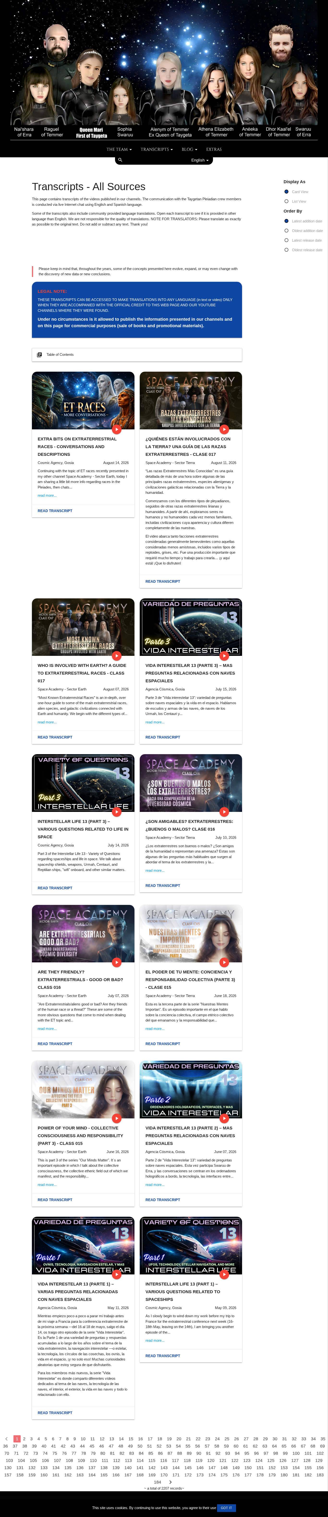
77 (74, 1453)
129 (318, 1460)
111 (105, 1460)
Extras (214, 149)
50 (140, 1446)
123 (246, 1460)
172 (188, 1475)
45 (92, 1446)
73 (35, 1453)
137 (92, 1467)
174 (212, 1475)
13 (111, 1438)
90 (198, 1453)
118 (187, 1460)
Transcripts (155, 149)
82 (122, 1453)
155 (308, 1467)
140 (128, 1467)
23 (207, 1438)
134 (56, 1467)
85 (150, 1453)
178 (260, 1475)
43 (72, 1446)
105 (33, 1460)
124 (258, 1460)
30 (275, 1438)
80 (102, 1453)
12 (102, 1438)
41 (53, 1446)
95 (246, 1453)
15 (130, 1438)
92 (218, 1453)
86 (160, 1453)
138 (104, 1467)
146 (200, 1467)
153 (284, 1467)
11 (92, 1438)
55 (188, 1446)
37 (15, 1446)
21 (188, 1438)
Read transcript (55, 511)
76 (64, 1453)
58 (216, 1446)
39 (34, 1446)
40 (44, 1446)
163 (80, 1475)
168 (140, 1475)
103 (9, 1460)
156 (320, 1467)
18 (159, 1438)
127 (294, 1460)
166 (116, 1475)
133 (44, 1467)
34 (313, 1438)
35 (323, 1438)
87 (170, 1453)
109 (81, 1460)
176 (236, 1475)
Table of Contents (55, 355)
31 (284, 1438)
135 (68, 1467)
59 (226, 1446)
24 (217, 1438)
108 (69, 1460)
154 (296, 1467)
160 (44, 1475)
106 (45, 1460)
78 (83, 1453)
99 (285, 1453)
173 (200, 1475)
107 (57, 1460)
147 (212, 1467)
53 (168, 1446)
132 (32, 1467)
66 (293, 1446)
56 (197, 1446)
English (198, 160)
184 (157, 1482)
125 (270, 1460)
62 (255, 1446)
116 (163, 1460)
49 (130, 1446)
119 (198, 1460)
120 (210, 1460)
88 (179, 1453)
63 (264, 1446)
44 (82, 1446)
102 (320, 1453)
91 (208, 1453)
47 (111, 1446)
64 (274, 1446)
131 (20, 1467)
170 (164, 1475)
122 (234, 1460)
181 (296, 1475)
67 (303, 1446)
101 (308, 1453)
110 (93, 1460)
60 (236, 1446)
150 (248, 1467)
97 (266, 1453)
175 (224, 1475)
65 (284, 1446)
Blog (187, 149)
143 (164, 1467)
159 (32, 1475)
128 (306, 1460)
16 (140, 1438)
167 (128, 1475)
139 (116, 1467)
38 (24, 1446)
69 (322, 1446)
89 (189, 1453)
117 (175, 1460)
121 (222, 1460)
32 (294, 1438)
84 (141, 1453)
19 (169, 1438)
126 (282, 1460)
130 (8, 1467)
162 (68, 1475)
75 (54, 1453)
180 (284, 1475)
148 (224, 1467)
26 (236, 1438)
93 (227, 1453)
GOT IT (226, 1508)
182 (308, 1475)
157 (8, 1475)
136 (80, 1467)
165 (104, 1475)
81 (112, 1453)
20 (178, 1438)
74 (45, 1453)
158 (20, 1475)
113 (128, 1460)
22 (198, 1438)
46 (101, 1446)
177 (248, 1475)
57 (207, 1446)
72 (26, 1453)
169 (152, 1475)
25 (227, 1438)
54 (178, 1446)
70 (6, 1453)
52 (159, 1446)
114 (140, 1460)
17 (150, 1438)
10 (83, 1438)
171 (176, 1475)
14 (121, 1438)
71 (16, 1453)
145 (188, 1467)
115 (151, 1460)
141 (140, 1467)
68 (312, 1446)
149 (236, 1467)
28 (255, 1438)
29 (265, 1438)
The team (117, 149)
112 (116, 1460)
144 (176, 1467)
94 (237, 1453)
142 (152, 1467)
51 (149, 1446)
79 (93, 1453)
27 (246, 1438)
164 (92, 1475)
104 (21, 1460)
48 (120, 1446)
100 (296, 1453)
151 (260, 1467)
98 (275, 1453)
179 (272, 1475)
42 (63, 1446)
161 (56, 1475)
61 (245, 1446)
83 (131, 1453)
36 (5, 1446)
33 (303, 1438)
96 (256, 1453)
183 (320, 1475)
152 (272, 1467)
